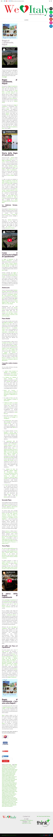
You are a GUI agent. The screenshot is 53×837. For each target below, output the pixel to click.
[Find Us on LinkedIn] (51, 26)
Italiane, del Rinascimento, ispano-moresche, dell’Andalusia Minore (10, 472)
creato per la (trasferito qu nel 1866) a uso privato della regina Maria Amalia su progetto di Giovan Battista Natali (10, 452)
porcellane (7, 474)
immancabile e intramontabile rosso (9, 332)
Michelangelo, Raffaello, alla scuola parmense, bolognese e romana (9, 295)
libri (16, 214)
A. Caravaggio (10, 765)
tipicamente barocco (11, 614)
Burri (9, 770)
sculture (8, 214)
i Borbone (12, 157)
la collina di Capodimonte (11, 169)
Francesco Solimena (8, 782)
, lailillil (9, 658)
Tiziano (3, 330)
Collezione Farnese (12, 774)
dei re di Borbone (13, 98)
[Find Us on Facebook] (51, 15)
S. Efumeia (15, 802)
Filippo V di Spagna (7, 780)
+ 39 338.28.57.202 (26, 822)
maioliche (11, 470)
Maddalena (5, 353)
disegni (13, 214)
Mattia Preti (10, 796)
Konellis (7, 792)
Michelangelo (4, 797)
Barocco (3, 260)
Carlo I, (9, 443)
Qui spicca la (9, 548)
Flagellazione (13, 780)
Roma (10, 406)
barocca (7, 531)
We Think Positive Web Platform (43, 816)
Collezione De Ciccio (5, 774)
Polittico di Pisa (4, 801)
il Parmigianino (13, 789)
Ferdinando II (14, 443)
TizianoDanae (7, 804)
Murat (11, 798)
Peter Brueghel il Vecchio (10, 800)
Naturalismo (4, 555)
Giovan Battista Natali (8, 785)
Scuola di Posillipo (11, 803)
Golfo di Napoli (11, 175)
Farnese (10, 226)
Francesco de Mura (5, 781)
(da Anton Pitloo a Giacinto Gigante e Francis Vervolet (9, 552)
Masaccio (4, 357)
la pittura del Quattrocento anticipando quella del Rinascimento (9, 359)
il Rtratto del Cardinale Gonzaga (9, 791)
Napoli (3, 87)
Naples (10, 764)
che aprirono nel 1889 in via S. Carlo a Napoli (9, 302)
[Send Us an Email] (51, 8)
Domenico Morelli (8, 778)
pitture (4, 214)
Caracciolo (12, 770)
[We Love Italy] (26, 10)
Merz (13, 796)
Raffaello (3, 802)
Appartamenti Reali (11, 769)
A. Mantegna (8, 767)
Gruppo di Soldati (5, 789)
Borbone (7, 113)
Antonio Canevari (5, 264)
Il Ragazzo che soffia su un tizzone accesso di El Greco (9, 790)
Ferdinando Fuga (13, 264)
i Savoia (9, 789)
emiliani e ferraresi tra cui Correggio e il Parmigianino (10, 417)
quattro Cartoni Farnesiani (11, 801)
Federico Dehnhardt (6, 606)
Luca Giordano (9, 793)
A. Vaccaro (12, 767)
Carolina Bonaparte (8, 445)
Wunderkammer (10, 806)
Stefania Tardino (14, 46)
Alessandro (7, 228)
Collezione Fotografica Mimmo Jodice (8, 775)
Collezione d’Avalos (12, 773)
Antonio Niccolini (5, 266)
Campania (7, 764)
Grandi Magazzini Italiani (13, 787)
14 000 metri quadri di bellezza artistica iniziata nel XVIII (9, 182)
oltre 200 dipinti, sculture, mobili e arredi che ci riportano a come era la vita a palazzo (9, 314)
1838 (11, 183)
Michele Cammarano (10, 797)
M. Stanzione (14, 793)
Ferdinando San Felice (7, 602)
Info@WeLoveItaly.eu (26, 820)
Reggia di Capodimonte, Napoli (8, 42)
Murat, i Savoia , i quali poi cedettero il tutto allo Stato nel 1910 (9, 190)
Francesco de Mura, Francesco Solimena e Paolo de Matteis (9, 536)
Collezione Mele (4, 776)
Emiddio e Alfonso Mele (9, 779)
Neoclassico (9, 260)
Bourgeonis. (4, 770)
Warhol (5, 806)
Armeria (16, 769)
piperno (3, 270)
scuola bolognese (4, 803)
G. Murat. (14, 446)
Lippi (16, 380)
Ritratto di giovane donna (9, 802)
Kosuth (10, 792)
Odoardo (13, 228)
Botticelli (8, 381)
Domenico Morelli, (13, 555)
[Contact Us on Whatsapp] (51, 12)
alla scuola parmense (5, 768)
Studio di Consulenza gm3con (11, 835)
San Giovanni (12, 352)
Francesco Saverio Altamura (7, 556)
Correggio (9, 776)
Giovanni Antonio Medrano (11, 263)
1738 (8, 183)
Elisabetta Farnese (13, 165)
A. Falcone (14, 765)
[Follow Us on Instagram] (51, 22)
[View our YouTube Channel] (51, 19)
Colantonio (7, 773)
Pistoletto (15, 800)
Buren (7, 770)
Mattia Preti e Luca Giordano (11, 532)
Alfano (15, 767)
